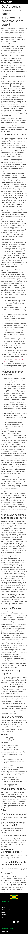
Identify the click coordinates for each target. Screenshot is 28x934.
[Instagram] (10, 922)
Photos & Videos (5, 909)
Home (3, 905)
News (3, 907)
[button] (26, 2)
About (3, 912)
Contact (3, 914)
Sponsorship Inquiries (7, 917)
